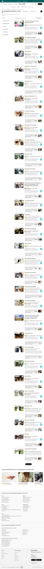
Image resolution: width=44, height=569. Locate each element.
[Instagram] (35, 563)
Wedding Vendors (4, 9)
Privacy (3, 567)
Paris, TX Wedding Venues (5, 546)
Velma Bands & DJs (25, 529)
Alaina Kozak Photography (26, 499)
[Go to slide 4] (19, 115)
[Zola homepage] (22, 4)
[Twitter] (34, 563)
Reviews (3, 554)
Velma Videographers (25, 533)
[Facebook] (31, 563)
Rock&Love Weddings (26, 507)
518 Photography (25, 509)
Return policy (16, 557)
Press (2, 558)
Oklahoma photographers (14, 9)
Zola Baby (3, 556)
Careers (3, 557)
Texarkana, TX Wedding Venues (6, 542)
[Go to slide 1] (17, 115)
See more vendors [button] (28, 464)
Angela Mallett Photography (5, 520)
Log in (32, 554)
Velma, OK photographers (21, 9)
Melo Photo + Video (25, 508)
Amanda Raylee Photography (6, 499)
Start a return (16, 556)
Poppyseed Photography (5, 498)
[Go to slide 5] (20, 115)
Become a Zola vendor (5, 553)
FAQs (15, 553)
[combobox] (35, 11)
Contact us (16, 558)
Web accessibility (17, 567)
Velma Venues (24, 534)
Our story (3, 552)
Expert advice (16, 552)
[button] (30, 11)
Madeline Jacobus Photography (27, 497)
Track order (16, 554)
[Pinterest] (32, 563)
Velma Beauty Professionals (5, 535)
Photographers (8, 9)
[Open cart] (33, 4)
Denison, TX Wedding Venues (6, 543)
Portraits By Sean (4, 519)
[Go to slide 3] (9, 481)
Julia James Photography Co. (6, 497)
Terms (21, 1)
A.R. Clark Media (4, 507)
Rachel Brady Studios (4, 508)
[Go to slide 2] (18, 115)
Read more (36, 47)
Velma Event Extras (4, 529)
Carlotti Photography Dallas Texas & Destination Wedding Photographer (11, 509)
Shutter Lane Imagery (26, 498)
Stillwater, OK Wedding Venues (6, 541)
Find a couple (33, 555)
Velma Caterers (4, 534)
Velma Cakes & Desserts (5, 533)
